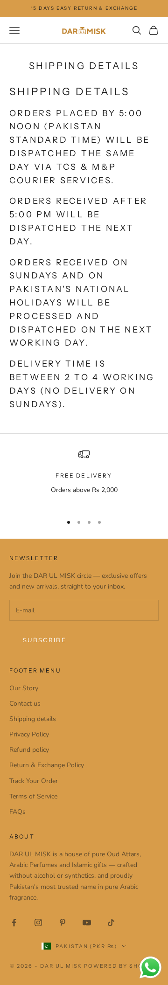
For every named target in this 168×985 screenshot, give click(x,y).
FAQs (17, 811)
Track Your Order (33, 781)
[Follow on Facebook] (14, 922)
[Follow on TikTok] (111, 922)
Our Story (23, 688)
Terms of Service (33, 796)
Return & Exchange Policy (46, 765)
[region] (84, 477)
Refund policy (29, 749)
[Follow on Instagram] (38, 922)
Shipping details (32, 718)
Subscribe (44, 640)
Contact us (25, 703)
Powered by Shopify (121, 966)
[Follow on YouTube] (86, 922)
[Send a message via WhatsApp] (150, 967)
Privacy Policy (29, 734)
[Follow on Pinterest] (62, 922)
